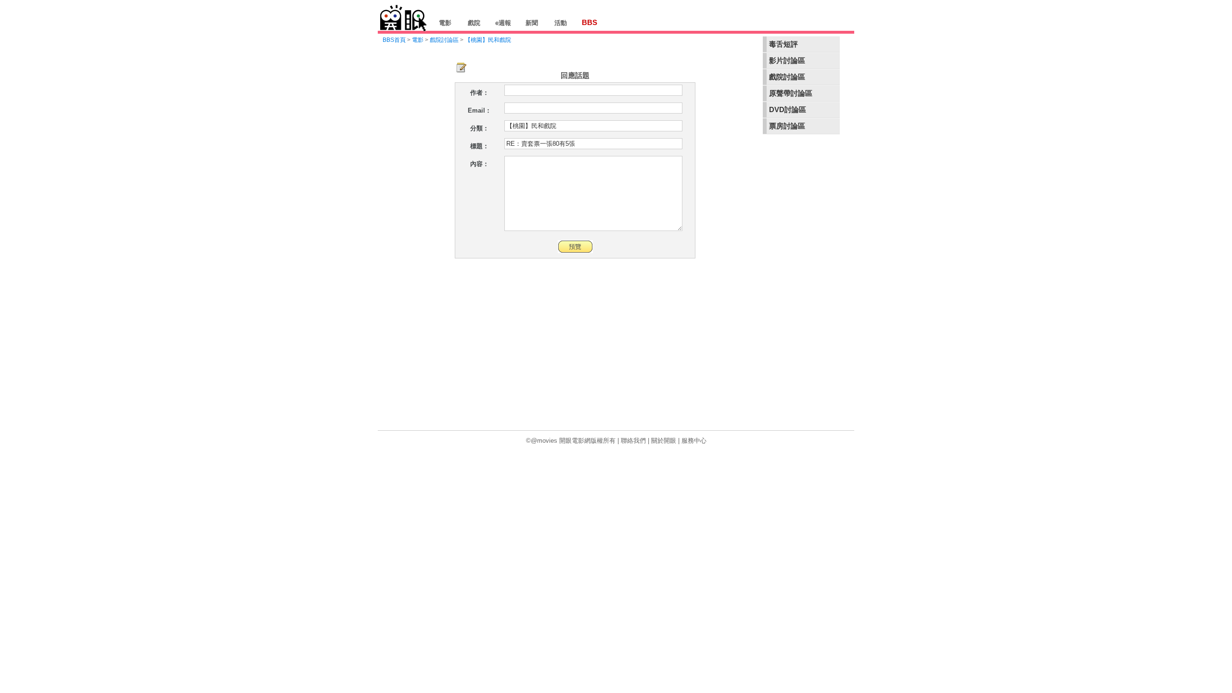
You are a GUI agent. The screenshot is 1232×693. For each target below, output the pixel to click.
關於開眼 (663, 440)
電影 (445, 22)
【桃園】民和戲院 (488, 40)
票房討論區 (787, 126)
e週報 (503, 22)
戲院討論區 (787, 77)
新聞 (532, 22)
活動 (560, 22)
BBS (589, 22)
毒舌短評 (783, 44)
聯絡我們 (633, 440)
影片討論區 (787, 60)
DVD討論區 (787, 110)
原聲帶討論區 (790, 93)
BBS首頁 (394, 40)
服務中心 (693, 440)
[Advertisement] (801, 285)
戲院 (474, 22)
